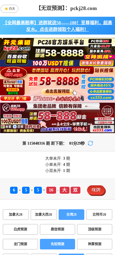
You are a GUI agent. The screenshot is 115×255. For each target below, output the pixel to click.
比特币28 (99, 215)
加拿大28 (15, 215)
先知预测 (57, 244)
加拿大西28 (43, 215)
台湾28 (71, 215)
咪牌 (96, 190)
